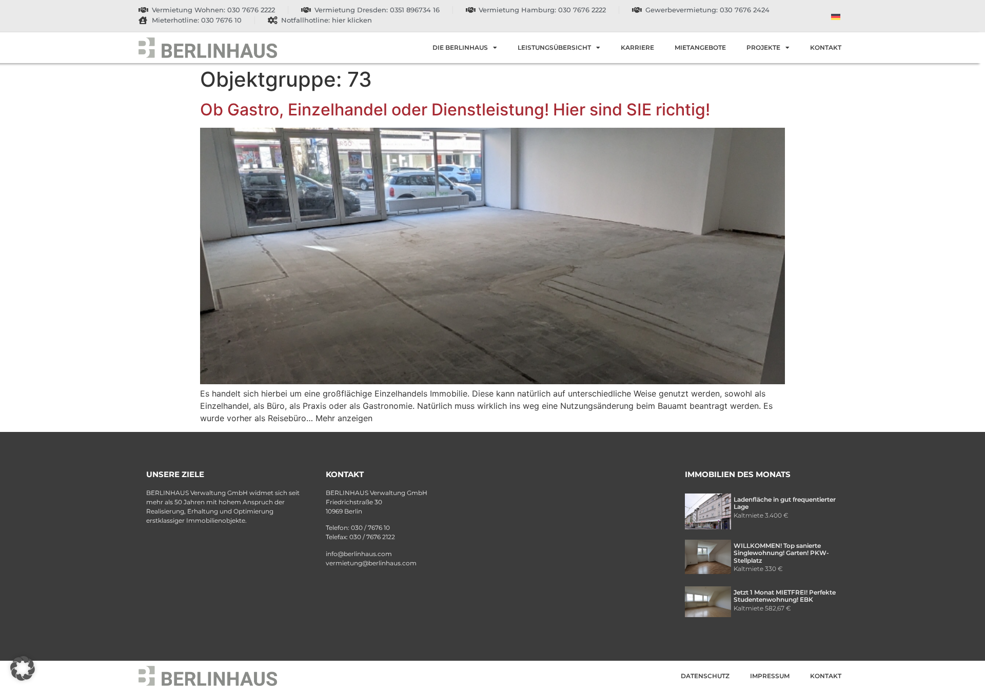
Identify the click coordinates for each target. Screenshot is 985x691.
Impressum (770, 676)
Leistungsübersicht (554, 47)
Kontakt (825, 47)
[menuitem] (835, 16)
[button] (22, 668)
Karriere (637, 47)
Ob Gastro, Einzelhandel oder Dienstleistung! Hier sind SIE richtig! (455, 110)
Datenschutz (705, 676)
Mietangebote (700, 47)
